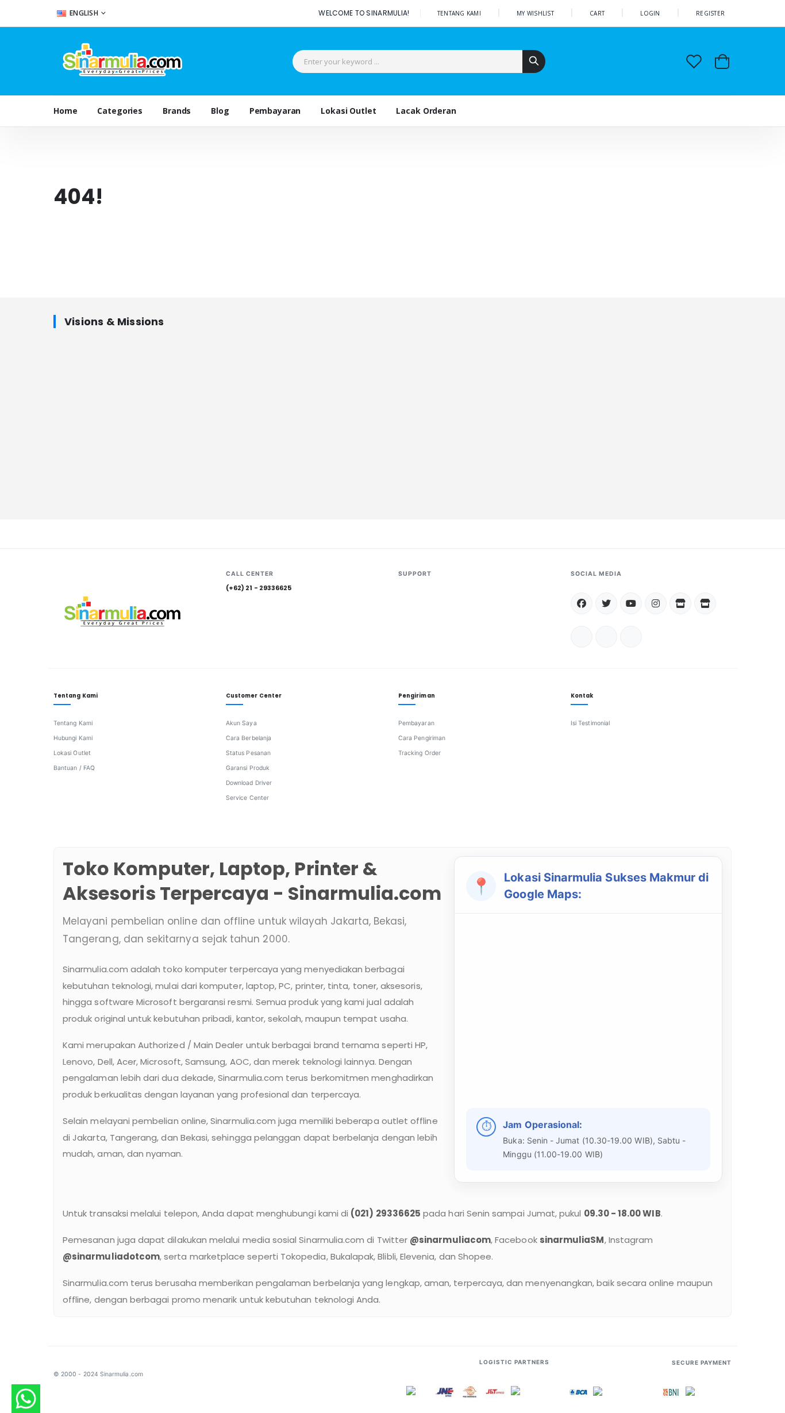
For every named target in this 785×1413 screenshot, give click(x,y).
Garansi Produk (248, 768)
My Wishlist (535, 13)
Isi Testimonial (590, 723)
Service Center (247, 798)
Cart (597, 13)
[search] (533, 61)
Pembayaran (416, 723)
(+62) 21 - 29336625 (258, 587)
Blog (220, 110)
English (84, 13)
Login (650, 13)
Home (65, 110)
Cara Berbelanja (248, 738)
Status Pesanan (248, 753)
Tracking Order (419, 753)
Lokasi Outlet (72, 753)
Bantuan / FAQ (74, 768)
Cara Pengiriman (421, 738)
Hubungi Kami (73, 738)
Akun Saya (241, 723)
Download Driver (249, 783)
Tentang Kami (73, 723)
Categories (120, 110)
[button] (722, 61)
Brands (177, 110)
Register (710, 13)
